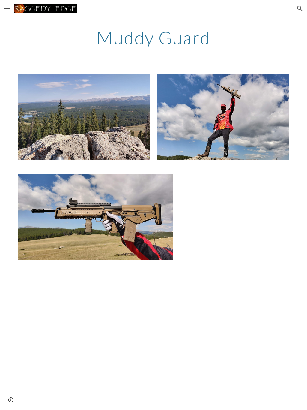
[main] (153, 37)
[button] (7, 8)
